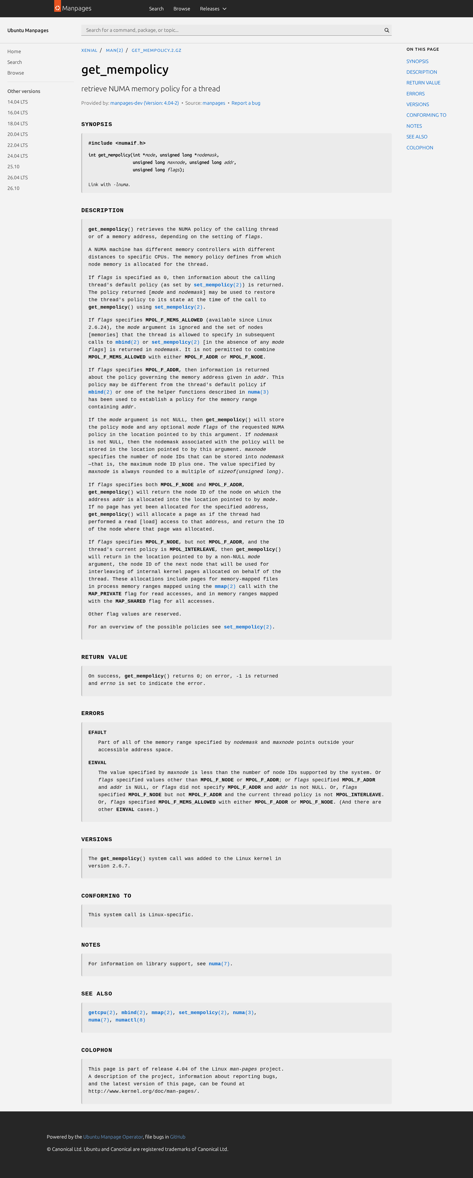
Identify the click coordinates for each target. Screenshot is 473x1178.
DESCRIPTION (421, 71)
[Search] (387, 30)
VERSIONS (417, 104)
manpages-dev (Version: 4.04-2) (144, 103)
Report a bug (246, 103)
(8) (131, 1020)
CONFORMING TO (426, 115)
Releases (210, 8)
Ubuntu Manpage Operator (113, 1136)
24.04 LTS (17, 155)
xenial (89, 50)
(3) (258, 392)
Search (156, 8)
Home (14, 51)
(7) (219, 964)
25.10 (13, 166)
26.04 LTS (17, 177)
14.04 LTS (17, 101)
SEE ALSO (417, 136)
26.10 (13, 188)
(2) (218, 285)
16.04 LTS (17, 112)
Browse (182, 8)
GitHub (178, 1136)
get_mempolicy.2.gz (156, 50)
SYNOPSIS (417, 61)
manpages (214, 103)
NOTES (414, 125)
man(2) (114, 50)
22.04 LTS (17, 144)
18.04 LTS (17, 123)
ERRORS (415, 93)
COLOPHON (419, 147)
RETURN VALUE (423, 82)
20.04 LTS (17, 134)
